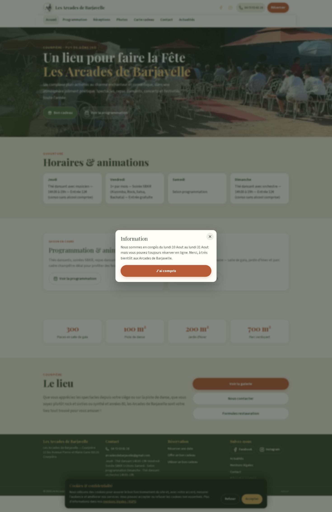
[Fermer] (210, 236)
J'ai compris (166, 270)
